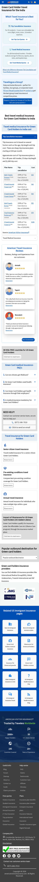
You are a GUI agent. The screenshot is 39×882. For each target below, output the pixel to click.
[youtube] (10, 856)
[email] (35, 2)
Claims (22, 773)
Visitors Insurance (9, 800)
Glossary (23, 787)
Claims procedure (9, 790)
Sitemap (6, 776)
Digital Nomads (25, 828)
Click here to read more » (12, 357)
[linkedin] (14, 856)
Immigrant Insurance (10, 807)
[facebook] (5, 856)
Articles (22, 790)
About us (6, 780)
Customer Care (25, 780)
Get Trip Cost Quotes (19, 39)
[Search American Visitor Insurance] (29, 2)
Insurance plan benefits (28, 800)
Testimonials (24, 776)
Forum (5, 773)
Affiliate (23, 783)
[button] (19, 427)
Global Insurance (8, 824)
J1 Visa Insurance (8, 814)
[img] (10, 592)
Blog (4, 769)
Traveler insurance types (28, 824)
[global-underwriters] (29, 592)
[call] (32, 2)
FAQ (21, 769)
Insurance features (26, 814)
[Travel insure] (10, 599)
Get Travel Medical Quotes (19, 62)
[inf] (29, 599)
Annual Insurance (9, 810)
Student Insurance (9, 803)
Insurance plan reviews (27, 803)
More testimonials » (28, 340)
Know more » (8, 460)
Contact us (7, 783)
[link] (29, 90)
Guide (5, 787)
